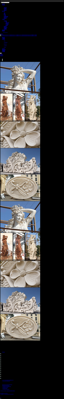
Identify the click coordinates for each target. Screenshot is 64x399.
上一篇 (7, 380)
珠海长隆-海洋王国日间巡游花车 (7, 384)
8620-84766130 (5, 32)
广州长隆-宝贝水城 (5, 387)
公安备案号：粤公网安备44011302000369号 (7, 394)
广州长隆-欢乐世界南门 (5, 389)
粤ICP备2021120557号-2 (4, 393)
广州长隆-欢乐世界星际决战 (6, 386)
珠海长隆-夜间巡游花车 (5, 385)
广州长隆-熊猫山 (4, 388)
